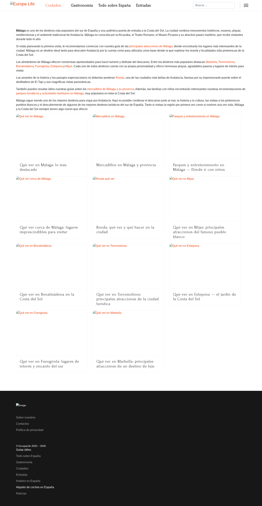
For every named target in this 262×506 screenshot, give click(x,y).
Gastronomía (82, 5)
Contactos (22, 423)
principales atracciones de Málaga (151, 46)
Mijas (68, 66)
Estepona (56, 66)
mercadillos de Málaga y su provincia (110, 89)
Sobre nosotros (25, 417)
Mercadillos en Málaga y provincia (126, 165)
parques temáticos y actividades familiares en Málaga (50, 93)
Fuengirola (42, 66)
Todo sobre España (114, 5)
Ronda (120, 77)
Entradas (143, 5)
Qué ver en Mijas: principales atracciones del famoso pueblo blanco (199, 232)
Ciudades (53, 5)
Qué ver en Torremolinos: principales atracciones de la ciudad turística (127, 299)
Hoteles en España (28, 480)
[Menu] (246, 5)
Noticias (21, 493)
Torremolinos (226, 61)
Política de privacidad (29, 429)
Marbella (211, 61)
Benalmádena (25, 66)
